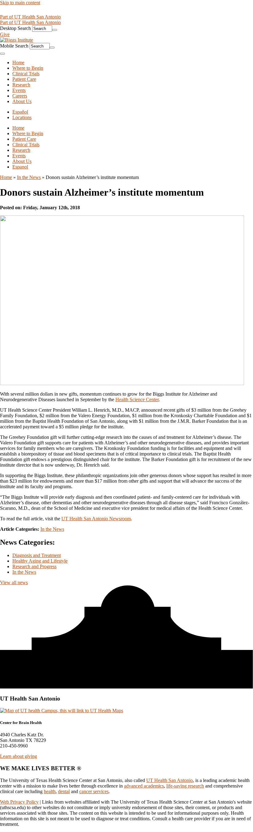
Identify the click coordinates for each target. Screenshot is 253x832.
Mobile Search (14, 45)
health (50, 791)
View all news (14, 582)
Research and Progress (34, 566)
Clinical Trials (25, 144)
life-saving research (185, 785)
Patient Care (24, 139)
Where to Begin (27, 133)
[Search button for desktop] (54, 30)
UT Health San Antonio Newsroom (96, 518)
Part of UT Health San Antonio (30, 16)
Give (5, 34)
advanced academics (144, 785)
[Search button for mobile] (52, 47)
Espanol (20, 166)
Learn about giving (18, 756)
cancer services (94, 791)
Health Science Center (137, 399)
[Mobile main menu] (2, 54)
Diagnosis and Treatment (36, 555)
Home (18, 128)
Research (21, 150)
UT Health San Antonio (169, 780)
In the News (29, 177)
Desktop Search (15, 28)
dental (64, 791)
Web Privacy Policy (19, 802)
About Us (21, 161)
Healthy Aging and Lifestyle (40, 561)
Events (19, 155)
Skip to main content (20, 2)
